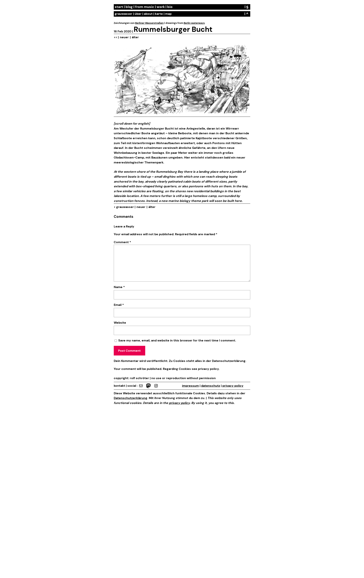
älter (135, 37)
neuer (124, 37)
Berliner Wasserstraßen (149, 23)
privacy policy (208, 369)
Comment (122, 242)
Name (119, 287)
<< (115, 37)
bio (170, 7)
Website (120, 323)
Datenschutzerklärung (229, 361)
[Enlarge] (245, 49)
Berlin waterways (194, 23)
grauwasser (123, 14)
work (161, 7)
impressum (190, 386)
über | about (144, 14)
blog (129, 7)
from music (144, 7)
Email (119, 305)
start (119, 7)
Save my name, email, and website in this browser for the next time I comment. (177, 340)
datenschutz (210, 386)
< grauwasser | (124, 207)
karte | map (163, 14)
